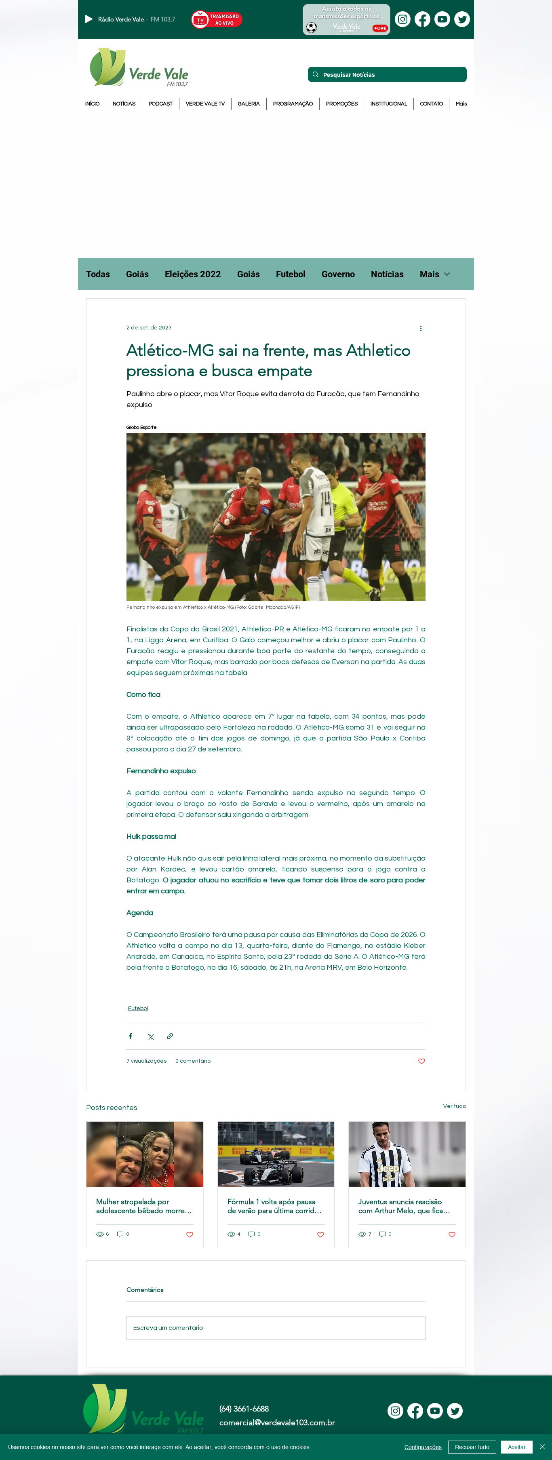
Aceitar (517, 1447)
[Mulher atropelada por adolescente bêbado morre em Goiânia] (144, 1154)
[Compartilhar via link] (170, 1036)
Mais (429, 274)
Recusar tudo (472, 1447)
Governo (338, 274)
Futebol (290, 274)
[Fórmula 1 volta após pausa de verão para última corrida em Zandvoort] (276, 1154)
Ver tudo (454, 1106)
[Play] (89, 19)
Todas (98, 274)
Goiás (137, 274)
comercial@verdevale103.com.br (277, 1422)
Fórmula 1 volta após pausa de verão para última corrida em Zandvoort (273, 1206)
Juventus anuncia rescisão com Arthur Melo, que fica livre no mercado (400, 1206)
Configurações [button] (423, 1447)
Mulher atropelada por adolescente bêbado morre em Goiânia (140, 1206)
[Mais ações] (421, 328)
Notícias (387, 274)
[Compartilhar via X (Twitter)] (150, 1036)
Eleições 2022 (193, 274)
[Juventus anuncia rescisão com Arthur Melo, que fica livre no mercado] (407, 1154)
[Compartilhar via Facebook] (130, 1036)
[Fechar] (542, 1447)
